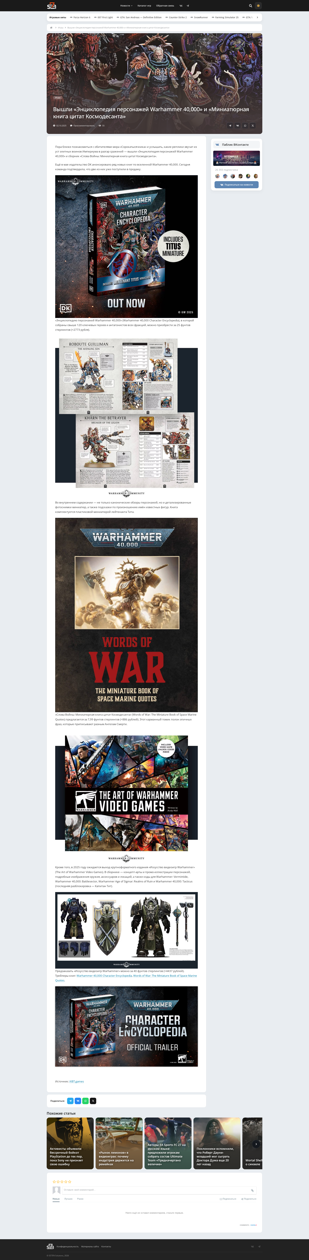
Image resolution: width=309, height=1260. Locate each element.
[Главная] (52, 27)
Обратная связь (165, 5)
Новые (56, 1198)
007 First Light (105, 17)
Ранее (80, 1198)
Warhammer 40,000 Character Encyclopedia (104, 975)
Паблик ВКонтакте (235, 145)
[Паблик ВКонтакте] (218, 144)
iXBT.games (76, 1081)
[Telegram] (187, 5)
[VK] (181, 5)
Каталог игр (144, 5)
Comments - (248, 1225)
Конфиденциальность (68, 1246)
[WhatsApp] (245, 125)
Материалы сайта (90, 1246)
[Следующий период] (256, 1144)
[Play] (126, 1026)
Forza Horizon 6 (82, 17)
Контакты (106, 1246)
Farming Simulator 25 (227, 17)
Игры (60, 27)
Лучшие (68, 1198)
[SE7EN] (51, 5)
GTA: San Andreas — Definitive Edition (141, 17)
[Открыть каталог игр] (256, 17)
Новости (125, 5)
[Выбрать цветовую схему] (258, 5)
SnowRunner (201, 17)
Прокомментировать (84, 125)
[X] (252, 125)
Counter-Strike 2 (178, 17)
